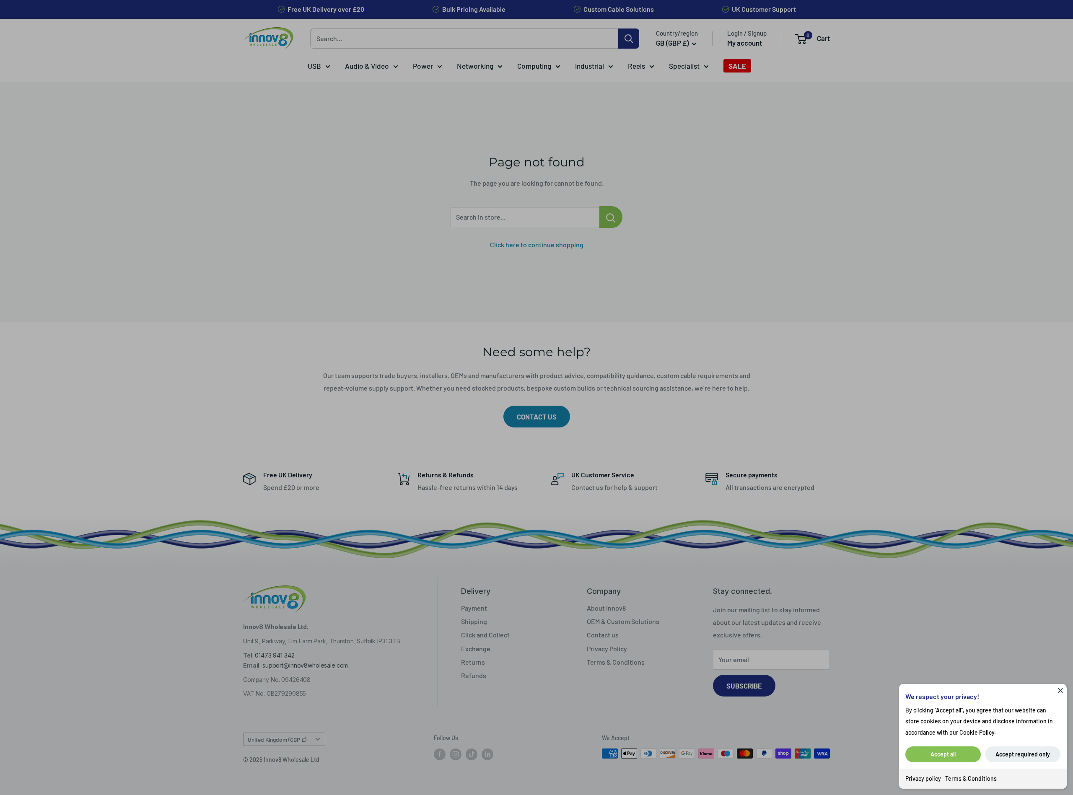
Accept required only (1022, 754)
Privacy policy (923, 778)
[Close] (1060, 690)
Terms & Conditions (971, 778)
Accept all (943, 754)
